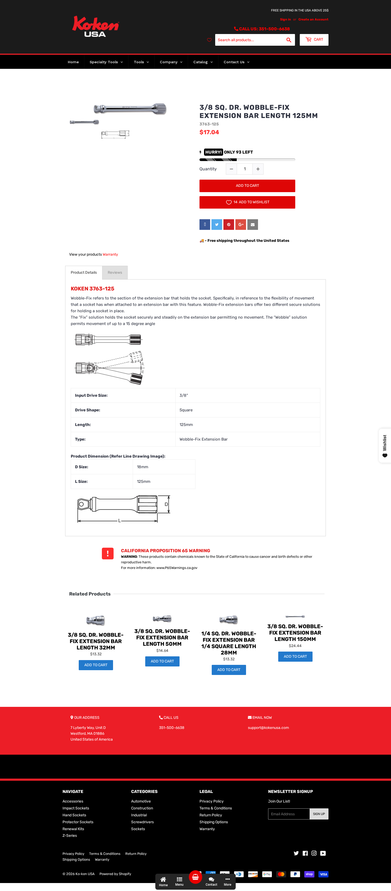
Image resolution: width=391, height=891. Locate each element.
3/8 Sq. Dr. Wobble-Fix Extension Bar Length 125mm (258, 111)
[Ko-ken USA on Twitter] (296, 854)
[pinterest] (228, 224)
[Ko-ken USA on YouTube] (323, 854)
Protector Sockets (78, 822)
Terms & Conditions (215, 808)
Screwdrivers (142, 822)
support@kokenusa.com (268, 727)
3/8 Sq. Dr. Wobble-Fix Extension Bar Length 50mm (162, 637)
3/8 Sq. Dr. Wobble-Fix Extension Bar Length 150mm (295, 632)
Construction (142, 808)
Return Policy (210, 815)
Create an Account (313, 19)
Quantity (208, 168)
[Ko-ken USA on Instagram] (314, 854)
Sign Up (319, 814)
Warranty (110, 254)
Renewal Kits (73, 829)
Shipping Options (213, 822)
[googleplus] (240, 224)
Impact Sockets (76, 808)
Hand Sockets (74, 815)
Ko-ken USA (85, 874)
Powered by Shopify (115, 874)
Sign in (285, 19)
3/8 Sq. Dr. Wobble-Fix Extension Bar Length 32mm (96, 641)
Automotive (141, 801)
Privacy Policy (211, 801)
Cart (318, 39)
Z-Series (70, 835)
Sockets (138, 829)
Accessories (73, 801)
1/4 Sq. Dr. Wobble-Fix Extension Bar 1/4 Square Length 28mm (228, 643)
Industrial (139, 815)
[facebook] (204, 224)
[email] (252, 224)
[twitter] (216, 224)
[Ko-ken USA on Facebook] (305, 854)
